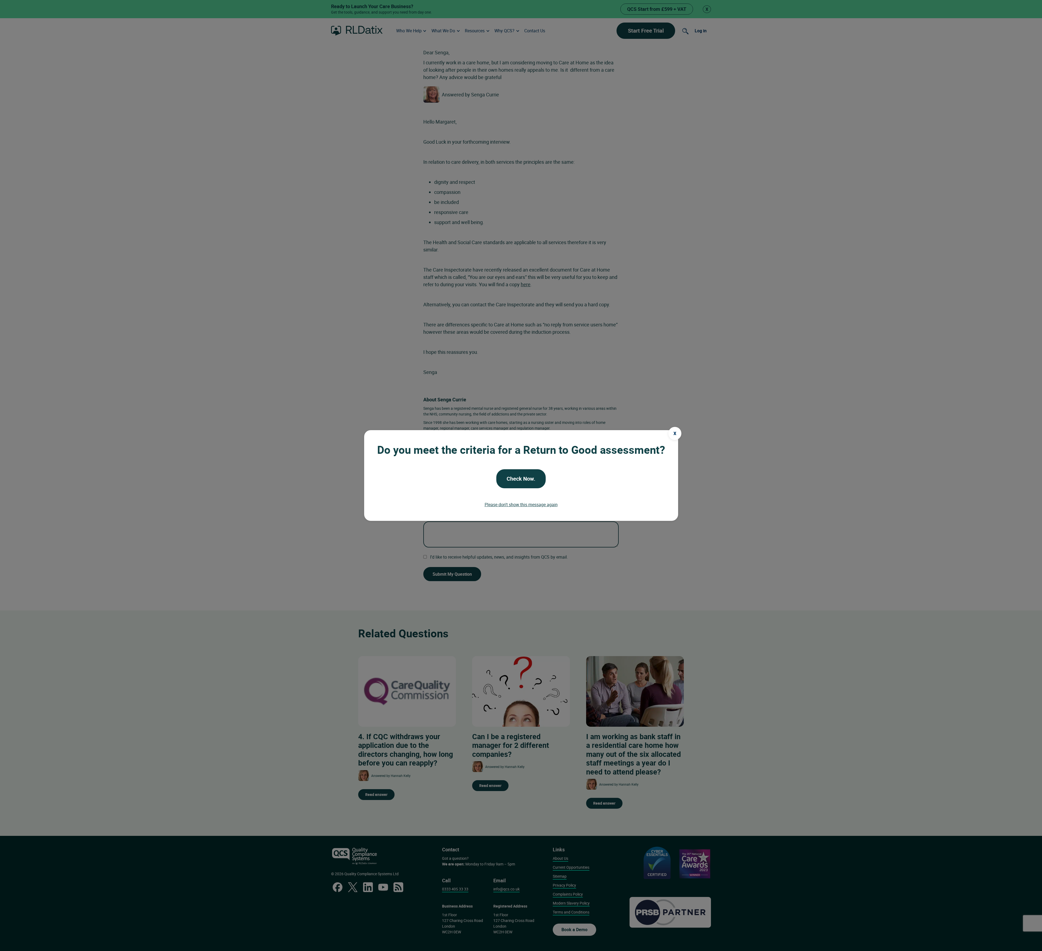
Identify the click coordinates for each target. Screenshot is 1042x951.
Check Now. (521, 478)
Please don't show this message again (521, 505)
